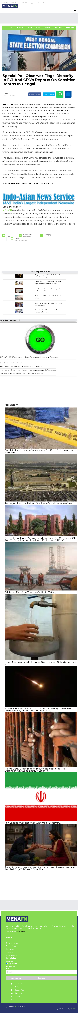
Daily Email (18, 993)
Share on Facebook (34, 94)
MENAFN (8, 105)
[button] (38, 2)
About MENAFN (12, 955)
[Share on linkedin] (68, 94)
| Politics (58, 28)
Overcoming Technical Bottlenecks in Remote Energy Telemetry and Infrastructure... (28, 370)
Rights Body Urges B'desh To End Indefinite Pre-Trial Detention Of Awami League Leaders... (35, 769)
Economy (70, 28)
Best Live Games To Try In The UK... (11, 363)
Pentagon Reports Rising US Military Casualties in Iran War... (39, 503)
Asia (38, 28)
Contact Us (10, 949)
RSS (16, 999)
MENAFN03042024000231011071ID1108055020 (27, 183)
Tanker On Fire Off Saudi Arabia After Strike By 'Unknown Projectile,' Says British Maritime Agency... (38, 709)
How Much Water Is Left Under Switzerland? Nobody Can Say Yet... (40, 663)
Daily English (12, 964)
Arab (29, 28)
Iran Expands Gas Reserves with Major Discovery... (33, 822)
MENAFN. (17, 1007)
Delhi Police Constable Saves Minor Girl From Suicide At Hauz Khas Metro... (40, 451)
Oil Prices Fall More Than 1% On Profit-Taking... (31, 592)
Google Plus (19, 990)
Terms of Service (12, 943)
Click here (20, 932)
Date (6, 93)
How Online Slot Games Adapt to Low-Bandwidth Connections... (21, 366)
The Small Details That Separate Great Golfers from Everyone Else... (22, 373)
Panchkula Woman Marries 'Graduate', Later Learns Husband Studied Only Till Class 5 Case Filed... (40, 868)
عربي (33, 2)
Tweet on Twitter (49, 94)
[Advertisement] (39, 18)
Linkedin (18, 996)
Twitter (17, 987)
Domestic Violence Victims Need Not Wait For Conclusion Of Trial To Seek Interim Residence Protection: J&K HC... (40, 539)
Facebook (18, 984)
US (8, 28)
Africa (47, 28)
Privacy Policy (11, 946)
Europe (19, 28)
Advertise (9, 952)
